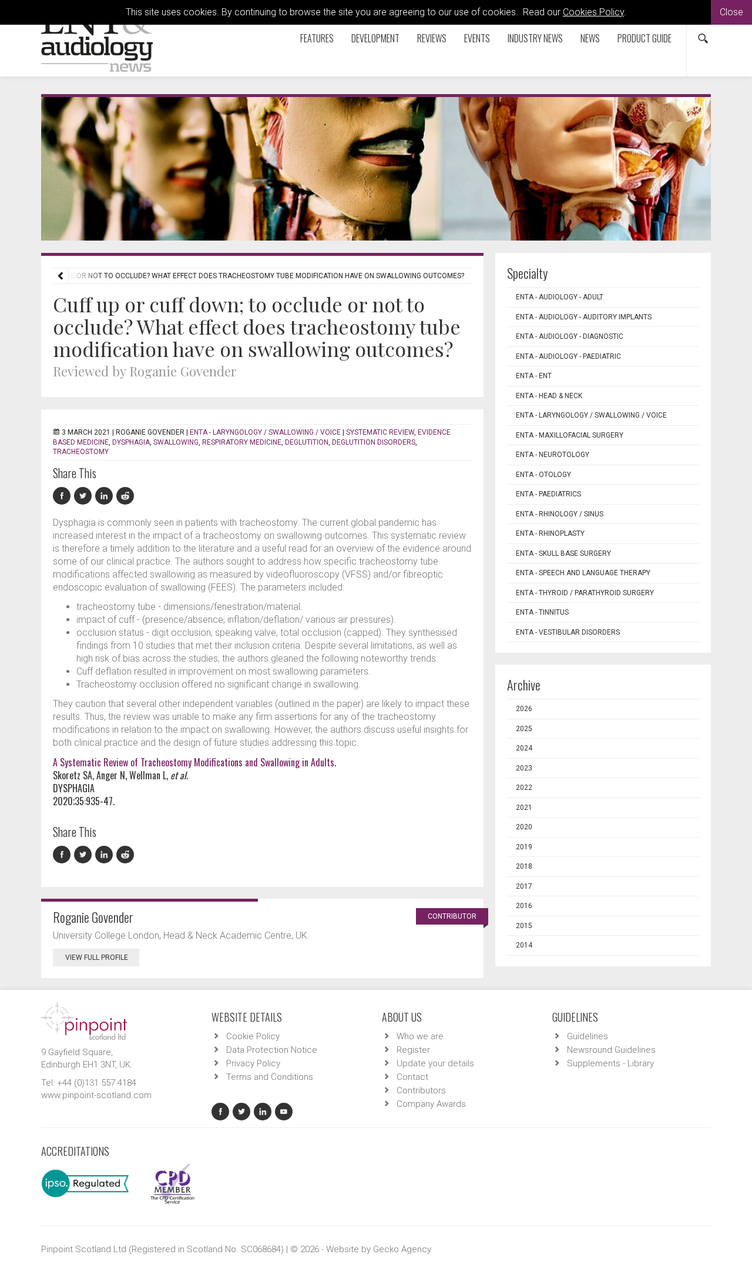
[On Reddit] (125, 496)
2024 (524, 748)
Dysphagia (131, 442)
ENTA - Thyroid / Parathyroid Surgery (585, 593)
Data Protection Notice (271, 1050)
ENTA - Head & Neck (549, 396)
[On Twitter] (84, 496)
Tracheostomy (81, 452)
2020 (524, 827)
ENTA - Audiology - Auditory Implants (584, 317)
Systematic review (380, 432)
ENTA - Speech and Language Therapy (583, 573)
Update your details (435, 1063)
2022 (524, 787)
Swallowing (176, 442)
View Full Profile (96, 957)
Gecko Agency (402, 1249)
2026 (524, 709)
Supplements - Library (610, 1063)
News (590, 38)
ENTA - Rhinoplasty (550, 533)
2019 (524, 847)
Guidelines (587, 1036)
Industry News (535, 38)
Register (413, 1050)
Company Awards (431, 1104)
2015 (524, 926)
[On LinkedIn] (105, 496)
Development (375, 38)
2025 (524, 729)
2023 (524, 768)
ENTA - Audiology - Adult (559, 297)
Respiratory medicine (241, 442)
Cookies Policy (593, 12)
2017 (524, 886)
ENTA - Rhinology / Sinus (559, 514)
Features (317, 38)
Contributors (421, 1090)
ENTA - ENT (534, 376)
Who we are (420, 1036)
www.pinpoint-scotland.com (96, 1095)
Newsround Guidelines (611, 1050)
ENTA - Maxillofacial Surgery (569, 435)
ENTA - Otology (543, 475)
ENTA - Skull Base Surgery (563, 553)
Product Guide (644, 38)
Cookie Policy (253, 1036)
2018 (524, 866)
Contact (412, 1077)
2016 (524, 906)
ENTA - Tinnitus (542, 612)
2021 (524, 807)
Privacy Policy (253, 1063)
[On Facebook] (63, 496)
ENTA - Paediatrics (548, 494)
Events (477, 38)
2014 (524, 945)
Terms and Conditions (269, 1077)
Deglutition (306, 442)
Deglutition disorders (373, 442)
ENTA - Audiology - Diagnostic (569, 336)
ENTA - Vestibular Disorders (568, 632)
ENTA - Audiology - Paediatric (568, 356)
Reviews (431, 38)
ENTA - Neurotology (552, 455)
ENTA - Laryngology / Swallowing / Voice (265, 432)
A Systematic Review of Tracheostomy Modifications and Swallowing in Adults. (194, 762)
